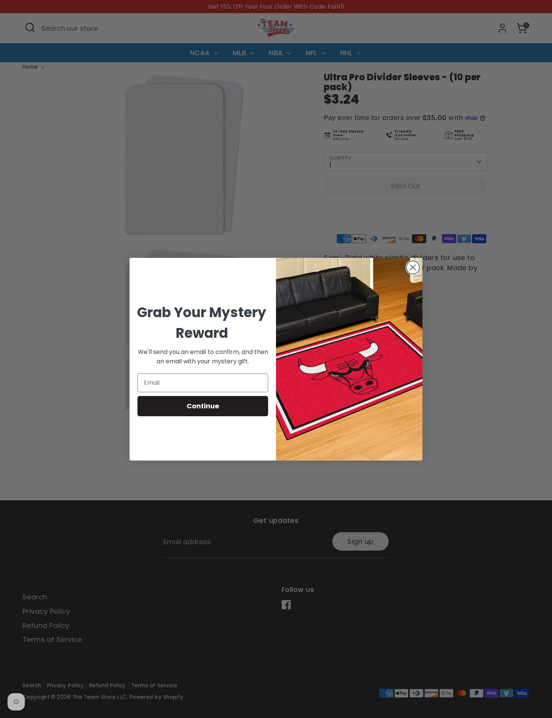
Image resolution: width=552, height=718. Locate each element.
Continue (203, 406)
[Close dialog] (412, 267)
